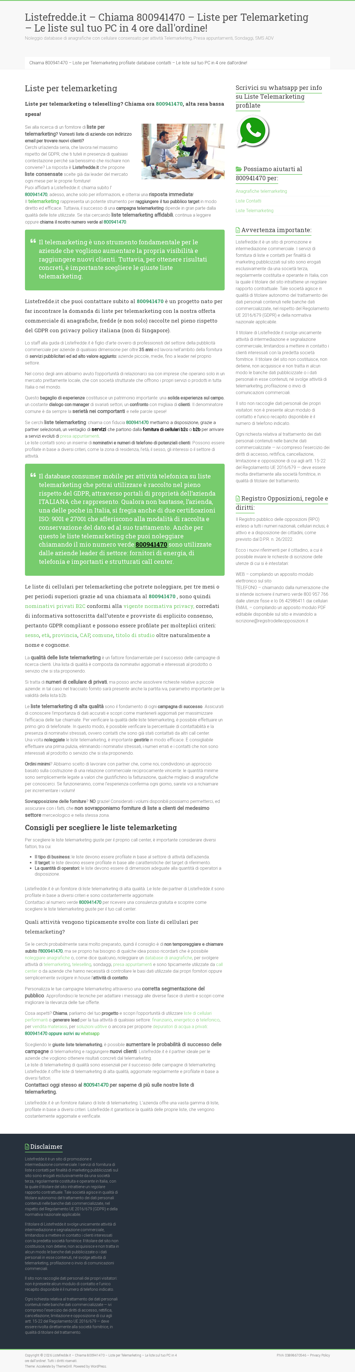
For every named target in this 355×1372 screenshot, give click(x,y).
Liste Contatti (248, 201)
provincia (64, 635)
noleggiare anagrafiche (47, 957)
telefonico (210, 1020)
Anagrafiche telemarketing (261, 191)
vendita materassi (49, 1026)
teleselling (81, 964)
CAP (85, 635)
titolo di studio (135, 635)
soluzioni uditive (92, 1026)
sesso (32, 635)
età (46, 635)
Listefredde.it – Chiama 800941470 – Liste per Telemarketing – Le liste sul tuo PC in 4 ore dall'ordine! (166, 22)
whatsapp (90, 1033)
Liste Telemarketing (254, 210)
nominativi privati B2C (55, 605)
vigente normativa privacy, (158, 605)
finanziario (162, 1020)
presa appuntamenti (79, 436)
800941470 (169, 103)
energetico (184, 1020)
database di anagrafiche (168, 957)
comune (102, 635)
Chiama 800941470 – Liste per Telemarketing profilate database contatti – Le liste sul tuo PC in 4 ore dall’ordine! (138, 62)
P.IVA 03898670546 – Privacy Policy (303, 1355)
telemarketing (57, 964)
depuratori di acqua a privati (180, 1026)
